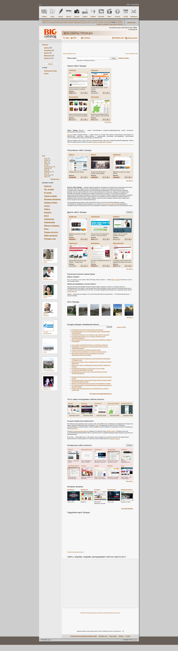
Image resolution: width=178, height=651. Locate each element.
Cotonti (49, 639)
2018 (45, 158)
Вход (128, 4)
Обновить (129, 212)
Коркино (44, 22)
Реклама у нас (50, 239)
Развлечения (49, 222)
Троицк (45, 351)
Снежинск (100, 22)
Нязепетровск (77, 22)
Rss (45, 165)
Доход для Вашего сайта (131, 53)
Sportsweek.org (48, 166)
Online (46, 163)
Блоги (46, 53)
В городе (48, 193)
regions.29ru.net (71, 291)
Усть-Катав (119, 22)
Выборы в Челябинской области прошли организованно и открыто (91, 383)
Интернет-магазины (52, 199)
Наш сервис (113, 636)
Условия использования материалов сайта (84, 636)
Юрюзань (120, 24)
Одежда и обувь (50, 202)
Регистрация (135, 4)
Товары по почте (51, 232)
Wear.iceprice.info (118, 243)
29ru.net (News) (73, 97)
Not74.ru (93, 154)
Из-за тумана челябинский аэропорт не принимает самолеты (90, 345)
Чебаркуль (99, 24)
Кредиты (48, 212)
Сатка (92, 22)
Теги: (43, 156)
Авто (45, 173)
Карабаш (96, 20)
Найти (113, 58)
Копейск (120, 20)
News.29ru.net (95, 243)
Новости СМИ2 (121, 327)
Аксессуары (47, 175)
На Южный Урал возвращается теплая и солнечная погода (89, 351)
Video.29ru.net (46, 389)
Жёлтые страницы (51, 226)
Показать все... (55, 179)
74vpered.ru (94, 70)
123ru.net (113, 204)
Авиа (45, 170)
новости (50, 64)
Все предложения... (127, 508)
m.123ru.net (72, 70)
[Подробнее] (73, 496)
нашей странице (115, 438)
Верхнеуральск (65, 20)
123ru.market (95, 97)
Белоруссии (101, 142)
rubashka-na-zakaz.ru (127, 489)
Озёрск (84, 22)
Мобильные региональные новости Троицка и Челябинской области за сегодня (100, 612)
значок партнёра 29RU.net (81, 431)
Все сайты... (108, 122)
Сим (96, 22)
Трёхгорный (107, 22)
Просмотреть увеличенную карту (75, 551)
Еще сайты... (129, 481)
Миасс (66, 22)
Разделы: (45, 44)
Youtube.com (117, 154)
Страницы (48, 50)
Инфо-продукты (51, 235)
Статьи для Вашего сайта (69, 53)
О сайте (127, 636)
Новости (47, 58)
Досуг (46, 216)
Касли (106, 20)
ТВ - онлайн (49, 189)
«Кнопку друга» (110, 431)
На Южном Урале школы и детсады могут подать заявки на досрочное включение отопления (88, 369)
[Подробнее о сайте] (78, 79)
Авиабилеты (48, 171)
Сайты (46, 48)
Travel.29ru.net (95, 216)
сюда (96, 425)
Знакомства (49, 219)
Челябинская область (47, 20)
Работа (47, 209)
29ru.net (69, 134)
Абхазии (109, 142)
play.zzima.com (111, 489)
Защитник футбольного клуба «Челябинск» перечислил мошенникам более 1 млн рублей (88, 354)
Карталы (101, 20)
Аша (55, 20)
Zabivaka (46, 168)
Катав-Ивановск (112, 20)
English (46, 160)
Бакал (58, 20)
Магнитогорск (59, 22)
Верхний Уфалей (74, 20)
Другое (46, 73)
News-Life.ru (106, 204)
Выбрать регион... (123, 58)
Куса (48, 22)
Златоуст (90, 20)
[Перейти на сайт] (85, 93)
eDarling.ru (116, 216)
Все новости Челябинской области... (101, 393)
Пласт (88, 22)
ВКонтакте (48, 55)
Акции (46, 176)
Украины (95, 142)
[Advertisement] (50, 111)
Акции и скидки (50, 196)
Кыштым (53, 22)
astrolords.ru (70, 489)
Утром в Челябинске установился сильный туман (86, 350)
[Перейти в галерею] (71, 310)
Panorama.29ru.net (49, 370)
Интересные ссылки (50, 71)
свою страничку (115, 279)
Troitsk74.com (73, 243)
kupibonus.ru (84, 489)
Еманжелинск (83, 20)
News (45, 161)
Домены (121, 636)
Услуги (47, 206)
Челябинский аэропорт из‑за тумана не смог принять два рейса (90, 335)
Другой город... (131, 22)
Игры (46, 229)
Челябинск (106, 24)
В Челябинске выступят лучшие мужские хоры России (87, 329)
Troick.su (71, 154)
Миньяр (71, 22)
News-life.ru (74, 428)
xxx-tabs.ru (97, 489)
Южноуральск (113, 24)
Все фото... (130, 317)
